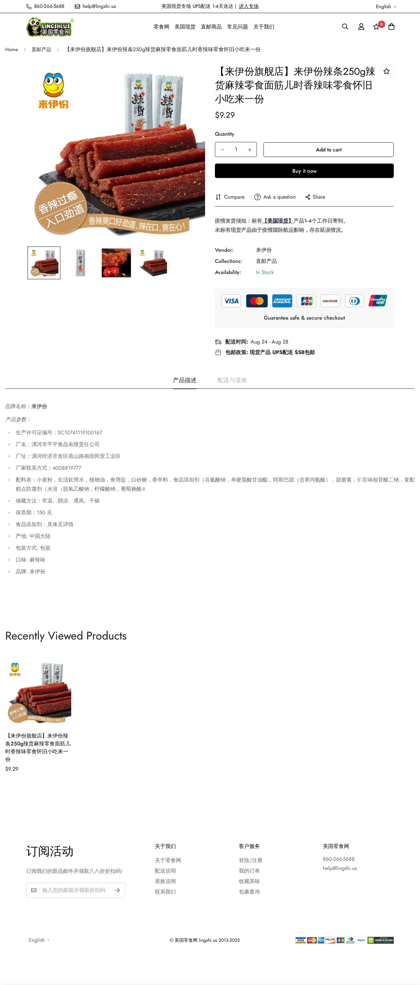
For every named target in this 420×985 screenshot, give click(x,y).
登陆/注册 (250, 860)
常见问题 (237, 26)
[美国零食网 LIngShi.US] (50, 26)
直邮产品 (41, 49)
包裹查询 (249, 892)
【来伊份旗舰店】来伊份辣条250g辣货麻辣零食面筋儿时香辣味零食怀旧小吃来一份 (38, 747)
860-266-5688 (339, 859)
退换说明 (165, 881)
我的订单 (249, 871)
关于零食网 (168, 860)
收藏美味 (249, 881)
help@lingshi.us (340, 868)
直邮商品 (211, 26)
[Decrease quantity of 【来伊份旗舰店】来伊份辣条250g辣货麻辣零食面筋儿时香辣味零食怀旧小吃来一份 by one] (222, 149)
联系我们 (165, 892)
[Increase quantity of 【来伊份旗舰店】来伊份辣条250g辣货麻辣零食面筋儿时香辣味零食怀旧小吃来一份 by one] (249, 149)
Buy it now (304, 171)
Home (11, 49)
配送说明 (165, 871)
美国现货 (185, 26)
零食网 (161, 26)
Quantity (224, 134)
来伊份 (264, 250)
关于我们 (263, 26)
